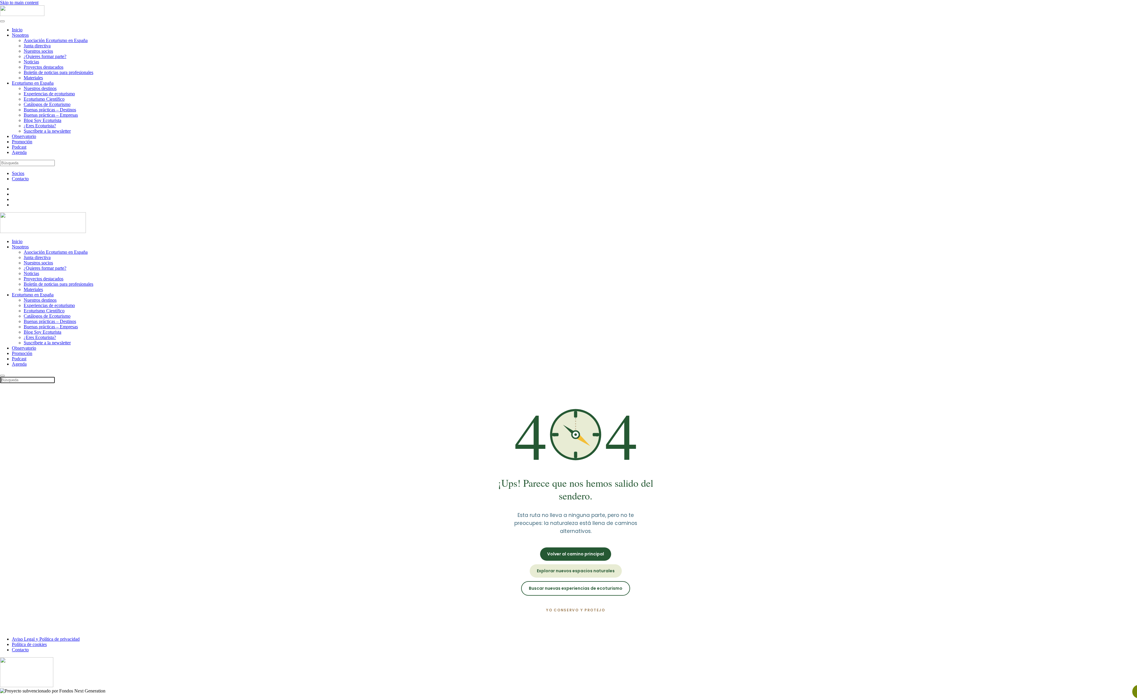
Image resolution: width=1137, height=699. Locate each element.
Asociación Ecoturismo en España (56, 40)
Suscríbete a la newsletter (47, 131)
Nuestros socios (38, 51)
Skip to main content (19, 2)
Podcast (19, 147)
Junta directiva (37, 45)
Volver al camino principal (575, 554)
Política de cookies (29, 644)
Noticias (31, 61)
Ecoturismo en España (33, 83)
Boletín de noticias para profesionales (58, 72)
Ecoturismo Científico (44, 99)
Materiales (33, 77)
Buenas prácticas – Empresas (51, 115)
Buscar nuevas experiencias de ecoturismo (575, 588)
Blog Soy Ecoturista (42, 120)
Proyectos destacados (43, 67)
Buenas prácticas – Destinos (50, 109)
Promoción (22, 141)
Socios (18, 173)
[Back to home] (22, 14)
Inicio (17, 29)
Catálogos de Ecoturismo (47, 104)
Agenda (19, 152)
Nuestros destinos (40, 88)
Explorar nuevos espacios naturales (576, 571)
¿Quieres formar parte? (45, 56)
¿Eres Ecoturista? (40, 125)
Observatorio (24, 136)
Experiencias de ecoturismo (49, 93)
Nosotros (20, 35)
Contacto (20, 178)
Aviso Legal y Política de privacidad (46, 639)
